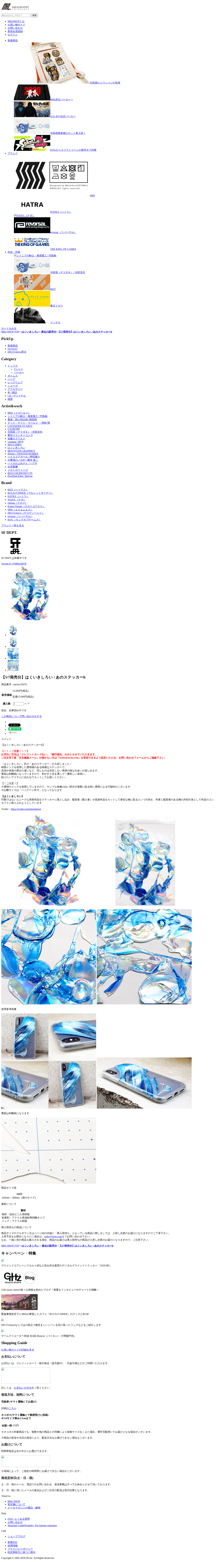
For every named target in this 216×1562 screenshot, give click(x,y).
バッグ (11, 379)
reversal (20, 516)
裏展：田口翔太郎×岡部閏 (22, 419)
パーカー (19, 372)
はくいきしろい (16, 447)
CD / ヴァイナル (17, 395)
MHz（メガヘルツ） (19, 413)
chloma (18, 503)
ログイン (13, 34)
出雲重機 (13, 466)
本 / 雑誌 (12, 392)
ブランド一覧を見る (12, 525)
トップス (13, 365)
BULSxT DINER (30, 493)
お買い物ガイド (16, 24)
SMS (20, 509)
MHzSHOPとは (16, 21)
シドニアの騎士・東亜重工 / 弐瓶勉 (27, 416)
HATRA (18, 496)
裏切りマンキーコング (20, 435)
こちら (12, 1408)
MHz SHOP (14, 1501)
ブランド (13, 153)
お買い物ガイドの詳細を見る (17, 1349)
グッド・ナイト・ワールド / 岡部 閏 (29, 423)
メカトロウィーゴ (18, 470)
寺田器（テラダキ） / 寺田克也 (25, 432)
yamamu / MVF (16, 441)
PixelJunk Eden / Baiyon (20, 476)
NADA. (17, 499)
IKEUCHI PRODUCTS (20, 473)
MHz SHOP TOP (10, 331)
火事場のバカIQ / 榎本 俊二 (23, 460)
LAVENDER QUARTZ (20, 426)
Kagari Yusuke (26, 506)
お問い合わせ (15, 28)
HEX (18, 489)
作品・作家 (14, 252)
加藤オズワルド (16, 438)
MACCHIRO (15, 444)
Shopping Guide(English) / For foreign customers (32, 1525)
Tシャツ (18, 369)
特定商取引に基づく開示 (21, 1552)
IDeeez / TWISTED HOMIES (23, 453)
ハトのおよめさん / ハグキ (22, 463)
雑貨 (10, 399)
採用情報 (13, 1545)
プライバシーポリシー (20, 1549)
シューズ (13, 385)
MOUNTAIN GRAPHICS (21, 450)
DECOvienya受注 (17, 351)
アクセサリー (15, 389)
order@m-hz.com (53, 1236)
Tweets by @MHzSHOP (13, 563)
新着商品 (13, 40)
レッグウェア (15, 382)
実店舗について (16, 1504)
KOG (24, 519)
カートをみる (8, 328)
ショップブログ (16, 1536)
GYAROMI (14, 429)
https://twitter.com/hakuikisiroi (26, 809)
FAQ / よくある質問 (19, 1519)
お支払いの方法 (23, 1387)
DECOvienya (26, 513)
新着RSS (12, 1542)
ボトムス (13, 375)
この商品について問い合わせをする (21, 716)
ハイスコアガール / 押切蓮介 (24, 456)
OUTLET (13, 348)
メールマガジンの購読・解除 (24, 1507)
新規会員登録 (15, 31)
